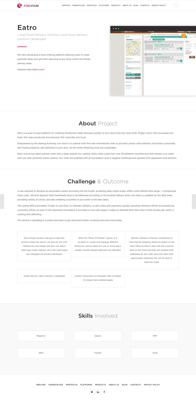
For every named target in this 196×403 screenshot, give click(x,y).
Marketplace (56, 385)
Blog (124, 385)
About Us (114, 385)
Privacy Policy (152, 385)
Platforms (86, 385)
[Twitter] (91, 392)
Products (100, 385)
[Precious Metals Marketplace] (194, 201)
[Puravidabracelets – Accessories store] (2, 201)
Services (41, 385)
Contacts (135, 385)
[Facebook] (104, 392)
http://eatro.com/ (36, 70)
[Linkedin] (98, 392)
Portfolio (71, 385)
